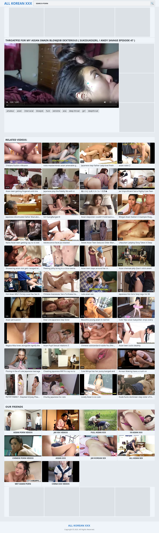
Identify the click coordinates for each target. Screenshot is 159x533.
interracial (28, 111)
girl (83, 111)
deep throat (74, 111)
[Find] (152, 3)
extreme (56, 111)
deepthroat (93, 111)
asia (64, 111)
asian (19, 111)
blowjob (39, 111)
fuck (48, 111)
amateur (10, 111)
